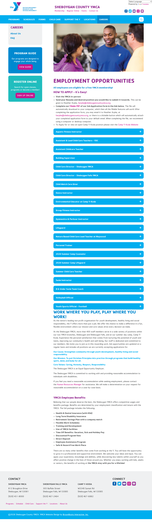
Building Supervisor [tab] (65, 158)
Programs (14, 19)
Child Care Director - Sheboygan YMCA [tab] (74, 166)
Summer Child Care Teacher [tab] (69, 271)
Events (84, 11)
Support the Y (72, 19)
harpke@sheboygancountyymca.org (94, 103)
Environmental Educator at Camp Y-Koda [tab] (76, 201)
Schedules (29, 19)
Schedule (19, 504)
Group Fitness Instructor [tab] (68, 210)
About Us (15, 33)
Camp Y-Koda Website (128, 124)
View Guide (25, 67)
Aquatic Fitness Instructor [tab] (69, 131)
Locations (89, 19)
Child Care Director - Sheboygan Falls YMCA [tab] (77, 175)
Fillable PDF (75, 106)
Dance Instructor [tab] (64, 192)
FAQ (12, 37)
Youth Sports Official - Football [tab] (71, 306)
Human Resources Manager (69, 384)
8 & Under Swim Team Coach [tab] (69, 289)
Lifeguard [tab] (60, 227)
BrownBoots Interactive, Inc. (75, 514)
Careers (103, 19)
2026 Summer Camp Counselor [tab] (71, 254)
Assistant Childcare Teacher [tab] (69, 149)
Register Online (73, 11)
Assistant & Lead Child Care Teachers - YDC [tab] (77, 140)
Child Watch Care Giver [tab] (67, 184)
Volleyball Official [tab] (64, 297)
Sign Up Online (25, 95)
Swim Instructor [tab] (64, 280)
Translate (145, 4)
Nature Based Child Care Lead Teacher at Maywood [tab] (81, 236)
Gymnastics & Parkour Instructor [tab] (72, 219)
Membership (59, 11)
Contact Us (93, 11)
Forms (42, 19)
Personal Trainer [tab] (64, 245)
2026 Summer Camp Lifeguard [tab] (70, 262)
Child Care (55, 19)
